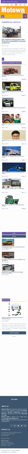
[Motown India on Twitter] (11, 4)
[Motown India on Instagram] (20, 4)
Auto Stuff (6, 300)
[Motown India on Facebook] (7, 4)
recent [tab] (14, 233)
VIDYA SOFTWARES (12, 452)
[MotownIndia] (14, 10)
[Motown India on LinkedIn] (24, 4)
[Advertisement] (14, 221)
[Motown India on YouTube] (16, 4)
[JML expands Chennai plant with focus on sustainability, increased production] (11, 32)
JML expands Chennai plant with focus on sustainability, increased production (13, 41)
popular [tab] (14, 236)
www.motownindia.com (12, 418)
